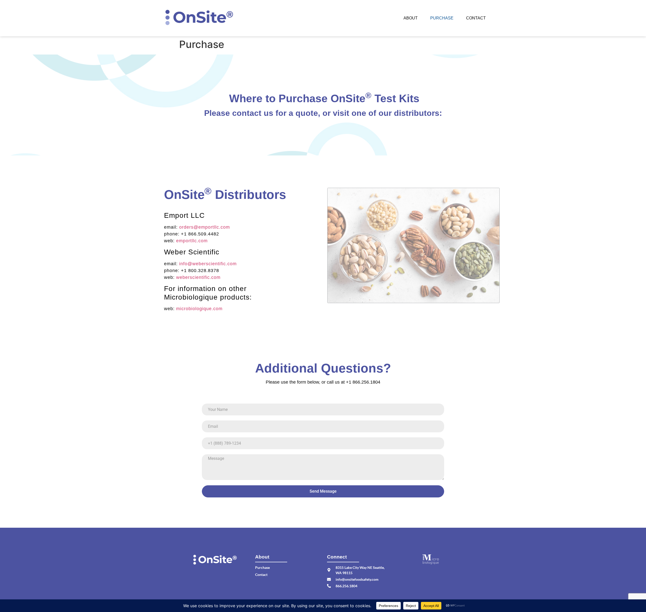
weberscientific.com (198, 277)
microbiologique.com (199, 308)
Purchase (441, 18)
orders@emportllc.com (204, 227)
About (410, 18)
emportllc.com (192, 240)
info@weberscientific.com (208, 263)
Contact (476, 18)
